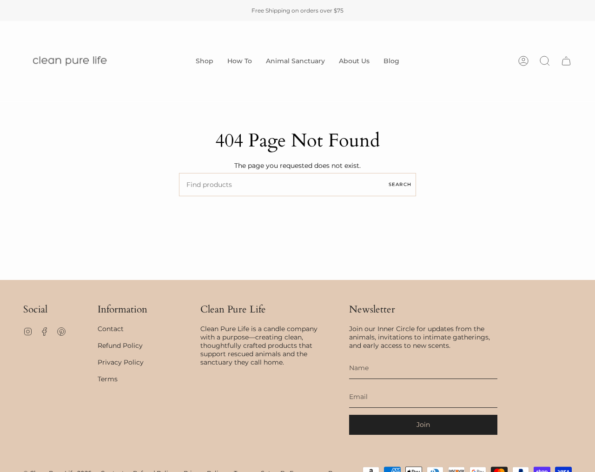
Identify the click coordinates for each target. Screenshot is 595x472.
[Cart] (566, 61)
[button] (204, 61)
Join (423, 424)
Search (400, 184)
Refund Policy (120, 345)
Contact (111, 329)
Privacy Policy (121, 362)
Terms (108, 379)
